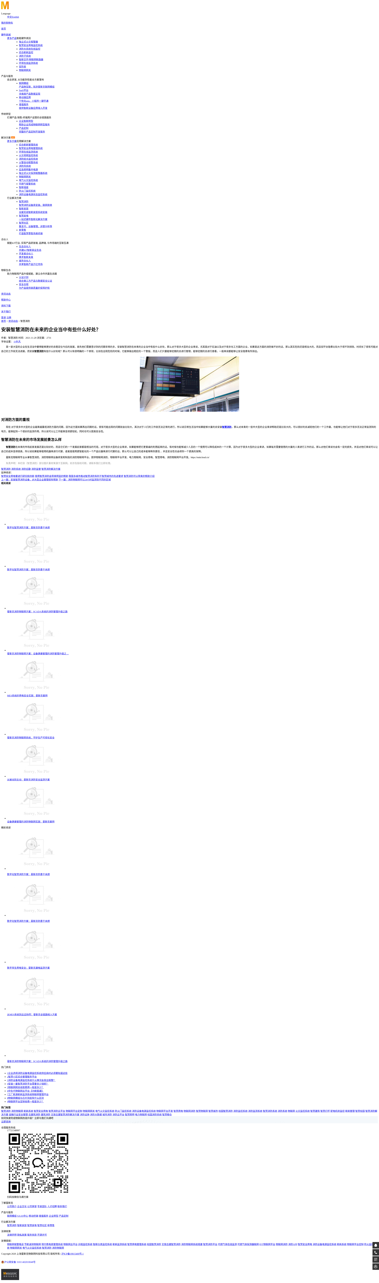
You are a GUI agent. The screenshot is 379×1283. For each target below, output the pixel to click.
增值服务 (43, 1216)
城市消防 (107, 1114)
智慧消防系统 (270, 1111)
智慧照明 (129, 1114)
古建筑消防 (34, 1114)
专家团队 (42, 1206)
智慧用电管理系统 (136, 1244)
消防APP (292, 1244)
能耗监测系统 (120, 1244)
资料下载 (6, 305)
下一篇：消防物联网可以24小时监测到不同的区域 (85, 479)
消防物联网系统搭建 (192, 1244)
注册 (9, 317)
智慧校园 (360, 1111)
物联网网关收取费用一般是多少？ (25, 1087)
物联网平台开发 (164, 1111)
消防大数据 (96, 1114)
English (15, 17)
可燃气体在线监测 (227, 1244)
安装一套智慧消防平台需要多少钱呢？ (28, 1084)
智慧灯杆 (325, 1111)
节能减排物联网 (32, 1244)
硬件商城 (6, 34)
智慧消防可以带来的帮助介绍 (139, 476)
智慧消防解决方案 (50, 469)
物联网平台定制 (74, 1111)
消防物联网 (17, 1111)
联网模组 (12, 1216)
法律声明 (12, 1235)
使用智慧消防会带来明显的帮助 (51, 476)
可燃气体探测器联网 (248, 1244)
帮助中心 (6, 300)
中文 (9, 17)
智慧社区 (42, 1225)
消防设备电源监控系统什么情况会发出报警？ (31, 1080)
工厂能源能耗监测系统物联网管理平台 (28, 1094)
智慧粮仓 (167, 1114)
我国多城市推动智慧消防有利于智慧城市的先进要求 (96, 476)
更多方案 (12, 141)
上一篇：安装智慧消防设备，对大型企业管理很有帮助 (29, 479)
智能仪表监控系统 (102, 1244)
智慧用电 (178, 1111)
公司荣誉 (32, 1206)
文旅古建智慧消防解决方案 (65, 1114)
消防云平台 (118, 1114)
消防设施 (84, 1114)
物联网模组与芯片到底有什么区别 (25, 1098)
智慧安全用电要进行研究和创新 (17, 476)
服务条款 (32, 1235)
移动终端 (33, 1216)
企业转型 (53, 1216)
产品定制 (63, 1216)
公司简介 (12, 1206)
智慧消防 (227, 427)
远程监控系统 (85, 1244)
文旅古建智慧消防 (171, 1244)
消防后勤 (26, 469)
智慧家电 (32, 1225)
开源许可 (42, 1235)
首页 (3, 29)
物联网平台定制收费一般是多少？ (25, 1101)
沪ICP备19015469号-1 (72, 1254)
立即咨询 (6, 1121)
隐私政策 (22, 1235)
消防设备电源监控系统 (144, 1111)
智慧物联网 (202, 1111)
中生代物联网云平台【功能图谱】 (25, 1091)
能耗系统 (28, 1111)
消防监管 (36, 469)
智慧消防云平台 (57, 1111)
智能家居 (22, 1225)
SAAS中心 (22, 1216)
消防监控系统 (240, 1111)
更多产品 (12, 38)
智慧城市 (213, 1111)
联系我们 (62, 1206)
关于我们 (6, 311)
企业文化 (22, 1206)
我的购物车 (7, 23)
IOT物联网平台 (267, 1244)
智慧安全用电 (41, 1111)
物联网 (291, 1111)
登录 (3, 317)
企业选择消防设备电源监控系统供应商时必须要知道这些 (37, 1073)
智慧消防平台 (210, 1244)
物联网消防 (189, 1111)
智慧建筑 (315, 1111)
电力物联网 (141, 1114)
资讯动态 (6, 294)
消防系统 (16, 469)
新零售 (50, 1225)
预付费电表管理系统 (52, 1244)
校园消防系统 (154, 1114)
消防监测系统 (255, 1111)
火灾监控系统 (303, 1111)
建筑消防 (45, 1114)
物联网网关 (89, 1111)
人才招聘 (52, 1206)
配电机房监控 (337, 1111)
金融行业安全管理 (18, 1114)
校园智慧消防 (226, 1111)
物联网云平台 (70, 1244)
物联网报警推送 (15, 1244)
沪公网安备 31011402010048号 (20, 1262)
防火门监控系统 (123, 1111)
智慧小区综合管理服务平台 (22, 1076)
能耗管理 (350, 1111)
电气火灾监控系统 (104, 1111)
